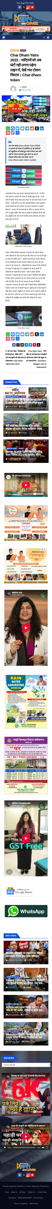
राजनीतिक (9, 977)
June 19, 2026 (14, 1041)
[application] (26, 1136)
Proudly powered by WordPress (14, 1186)
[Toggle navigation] (24, 37)
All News (22, 1192)
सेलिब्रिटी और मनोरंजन (12, 448)
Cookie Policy (42, 1192)
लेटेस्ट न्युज (16, 396)
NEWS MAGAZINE (24, 1198)
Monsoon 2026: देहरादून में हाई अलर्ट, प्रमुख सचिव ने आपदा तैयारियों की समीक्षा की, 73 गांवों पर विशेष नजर (26, 1037)
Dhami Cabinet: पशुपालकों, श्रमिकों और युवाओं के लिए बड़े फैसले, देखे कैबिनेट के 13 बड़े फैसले (25, 983)
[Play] (5, 1147)
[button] (44, 37)
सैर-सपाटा (23, 50)
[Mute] (43, 1147)
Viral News (15, 50)
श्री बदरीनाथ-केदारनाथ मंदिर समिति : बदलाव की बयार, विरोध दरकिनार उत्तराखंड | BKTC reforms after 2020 (26, 428)
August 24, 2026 (15, 960)
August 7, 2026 (15, 987)
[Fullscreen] (47, 1147)
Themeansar (44, 1186)
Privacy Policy (38, 1198)
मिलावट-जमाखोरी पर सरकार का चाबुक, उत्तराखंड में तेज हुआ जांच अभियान (24, 954)
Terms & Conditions (21, 1203)
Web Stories (34, 1203)
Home (7, 1192)
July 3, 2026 (13, 1014)
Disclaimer (12, 1198)
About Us (14, 1192)
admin (24, 87)
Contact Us (31, 1192)
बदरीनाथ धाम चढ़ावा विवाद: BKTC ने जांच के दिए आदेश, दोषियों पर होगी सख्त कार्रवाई (24, 1010)
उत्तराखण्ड (9, 396)
